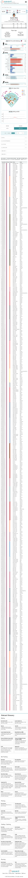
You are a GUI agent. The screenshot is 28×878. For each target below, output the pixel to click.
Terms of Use (5, 873)
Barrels (2, 726)
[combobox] (14, 7)
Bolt (16, 862)
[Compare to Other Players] (21, 40)
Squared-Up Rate (18, 782)
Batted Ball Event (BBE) (19, 732)
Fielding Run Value (18, 841)
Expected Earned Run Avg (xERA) (20, 817)
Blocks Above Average (19, 851)
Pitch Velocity (3, 803)
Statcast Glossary (7, 715)
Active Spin (3, 810)
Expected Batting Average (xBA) (7, 738)
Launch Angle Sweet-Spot (5, 732)
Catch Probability (4, 851)
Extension (3, 817)
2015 (6, 21)
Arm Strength (17, 827)
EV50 (2, 746)
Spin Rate (16, 810)
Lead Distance (3, 834)
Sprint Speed (3, 862)
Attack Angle (17, 766)
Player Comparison (7, 35)
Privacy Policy (12, 873)
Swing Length (3, 766)
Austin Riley (14, 18)
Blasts (2, 791)
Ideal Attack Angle (4, 774)
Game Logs (20, 128)
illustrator (7, 32)
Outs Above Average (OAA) (6, 841)
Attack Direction (18, 774)
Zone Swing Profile (21, 35)
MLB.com (24, 873)
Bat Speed (3, 759)
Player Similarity (7, 36)
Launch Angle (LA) (18, 720)
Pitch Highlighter (7, 33)
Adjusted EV (17, 746)
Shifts (20, 33)
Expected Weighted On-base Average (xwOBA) (20, 739)
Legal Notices (18, 873)
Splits (7, 128)
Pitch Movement (18, 803)
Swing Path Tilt (4, 782)
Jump (16, 834)
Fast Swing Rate (18, 759)
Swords (16, 791)
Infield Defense (7, 34)
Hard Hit (16, 726)
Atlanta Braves (15, 21)
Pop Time (2, 827)
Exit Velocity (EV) (4, 720)
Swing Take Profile (21, 34)
